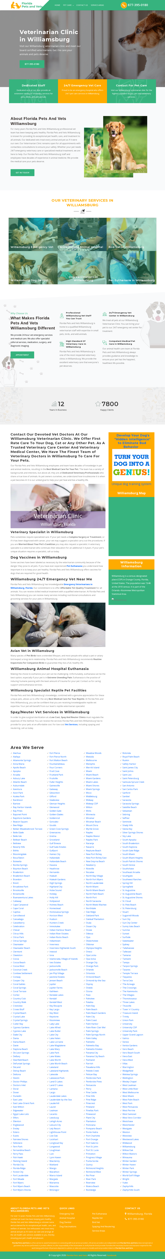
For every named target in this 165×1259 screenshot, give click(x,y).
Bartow (16, 803)
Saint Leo (126, 774)
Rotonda (126, 753)
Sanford (126, 792)
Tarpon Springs (130, 966)
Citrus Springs (20, 940)
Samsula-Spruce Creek (133, 782)
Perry (88, 1088)
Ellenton (17, 1121)
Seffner (126, 818)
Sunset (125, 933)
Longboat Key (56, 1143)
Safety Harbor (129, 763)
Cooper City (18, 980)
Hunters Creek (57, 922)
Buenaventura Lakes (23, 897)
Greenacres (55, 832)
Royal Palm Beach (130, 756)
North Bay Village (94, 875)
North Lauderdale (94, 883)
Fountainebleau (57, 763)
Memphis (90, 763)
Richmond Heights (95, 1168)
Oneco (89, 951)
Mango (53, 1168)
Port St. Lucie (92, 1150)
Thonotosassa (129, 998)
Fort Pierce (55, 753)
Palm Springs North (95, 1034)
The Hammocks (130, 991)
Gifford (53, 796)
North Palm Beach (95, 893)
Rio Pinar (90, 1175)
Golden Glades (56, 814)
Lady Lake (54, 1023)
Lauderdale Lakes (58, 1096)
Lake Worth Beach (58, 1063)
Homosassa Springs (59, 912)
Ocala (88, 922)
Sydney (125, 944)
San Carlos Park (130, 789)
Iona (52, 955)
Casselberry (18, 922)
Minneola (90, 814)
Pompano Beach (94, 1128)
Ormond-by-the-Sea (95, 980)
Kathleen (54, 991)
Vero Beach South (131, 1052)
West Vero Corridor (131, 1117)
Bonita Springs (20, 865)
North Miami (92, 886)
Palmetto (90, 1041)
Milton (89, 807)
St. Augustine (128, 890)
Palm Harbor (92, 1023)
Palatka (89, 1002)
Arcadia (16, 774)
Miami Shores (92, 785)
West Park (127, 1103)
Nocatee (90, 872)
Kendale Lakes (56, 995)
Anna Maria (18, 763)
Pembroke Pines (94, 1081)
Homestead (55, 908)
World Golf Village (131, 1175)
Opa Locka (91, 955)
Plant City (90, 1117)
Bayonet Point (20, 814)
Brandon (17, 879)
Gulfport (54, 850)
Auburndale (18, 785)
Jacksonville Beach (58, 969)
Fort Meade (18, 1179)
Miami (89, 771)
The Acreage (128, 984)
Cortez (16, 995)
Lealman (54, 1110)
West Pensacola (130, 1106)
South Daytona (129, 847)
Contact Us (82, 5)
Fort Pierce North (58, 756)
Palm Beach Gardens (96, 1013)
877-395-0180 (138, 5)
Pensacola (91, 1085)
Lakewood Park (57, 1078)
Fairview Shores (20, 1139)
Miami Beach (92, 774)
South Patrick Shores (132, 861)
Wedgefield (127, 1070)
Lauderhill (54, 1103)
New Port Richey (94, 854)
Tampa (125, 962)
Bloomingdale (19, 854)
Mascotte (54, 1186)
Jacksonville (55, 966)
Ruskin (125, 760)
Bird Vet (96, 1222)
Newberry (91, 865)
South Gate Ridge (130, 850)
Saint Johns (127, 771)
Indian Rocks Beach (59, 937)
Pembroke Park (93, 1078)
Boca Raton (18, 857)
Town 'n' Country (130, 1009)
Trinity (125, 1016)
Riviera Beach (92, 1186)
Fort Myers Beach (21, 1186)
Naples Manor (93, 836)
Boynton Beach (20, 868)
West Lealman (129, 1085)
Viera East (127, 1056)
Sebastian (127, 810)
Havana (53, 865)
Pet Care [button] (67, 5)
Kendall (53, 998)
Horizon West (56, 915)
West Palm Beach (130, 1099)
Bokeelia (17, 861)
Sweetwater (128, 940)
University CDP (129, 1027)
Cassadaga (18, 919)
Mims (88, 810)
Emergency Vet (67, 1213)
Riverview (90, 1182)
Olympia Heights (94, 948)
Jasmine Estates (57, 976)
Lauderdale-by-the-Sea (61, 1099)
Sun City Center (129, 922)
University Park (129, 1031)
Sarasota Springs (130, 803)
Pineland (90, 1106)
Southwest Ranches (131, 879)
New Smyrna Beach (95, 861)
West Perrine (128, 1110)
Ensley (16, 1128)
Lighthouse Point (58, 1132)
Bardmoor (18, 800)
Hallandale (55, 857)
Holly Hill (54, 897)
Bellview (17, 843)
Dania (16, 1038)
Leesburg (54, 1117)
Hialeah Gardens (57, 879)
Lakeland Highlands (59, 1070)
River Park (91, 1179)
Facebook (111, 1255)
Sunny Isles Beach (131, 926)
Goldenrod (55, 818)
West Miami (128, 1096)
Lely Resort (55, 1128)
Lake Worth (55, 1060)
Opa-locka (91, 958)
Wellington (127, 1078)
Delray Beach (19, 1070)
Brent (16, 883)
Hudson (53, 919)
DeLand (16, 1067)
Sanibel (126, 796)
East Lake (17, 1099)
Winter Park (128, 1168)
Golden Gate (55, 810)
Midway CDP (92, 803)
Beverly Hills (19, 847)
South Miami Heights (132, 857)
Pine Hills (90, 1096)
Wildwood (127, 1143)
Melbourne (91, 760)
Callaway (17, 901)
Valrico (125, 1038)
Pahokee (90, 998)
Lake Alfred (55, 1027)
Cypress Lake (19, 1031)
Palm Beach (91, 1009)
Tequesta (127, 976)
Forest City (18, 1171)
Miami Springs (93, 789)
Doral (15, 1088)
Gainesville (55, 785)
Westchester (128, 1124)
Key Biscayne (56, 1005)
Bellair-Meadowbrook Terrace (27, 828)
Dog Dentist (65, 1222)
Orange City (91, 962)
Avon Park (18, 792)
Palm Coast (91, 1020)
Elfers (16, 1117)
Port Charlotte (93, 1135)
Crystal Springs (20, 1020)
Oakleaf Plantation (95, 919)
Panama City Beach (95, 1056)
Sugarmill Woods (130, 915)
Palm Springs (92, 1031)
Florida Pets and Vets (76, 1255)
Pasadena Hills (93, 1067)
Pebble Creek (92, 1070)
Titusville (126, 1005)
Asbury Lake (19, 778)
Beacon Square (20, 821)
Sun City (126, 919)
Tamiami (126, 958)
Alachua (17, 753)
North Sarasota (93, 901)
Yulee (125, 1182)
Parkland (90, 1060)
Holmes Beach (56, 904)
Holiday (53, 893)
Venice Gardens (129, 1045)
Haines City (55, 854)
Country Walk (19, 1002)
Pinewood (91, 1114)
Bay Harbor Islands (22, 807)
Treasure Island (130, 1013)
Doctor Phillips (20, 1081)
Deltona (17, 1074)
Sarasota (126, 800)
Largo (52, 1092)
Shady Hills (127, 825)
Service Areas (97, 5)
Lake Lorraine (56, 1041)
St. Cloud (126, 901)
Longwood (55, 1146)
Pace (88, 995)
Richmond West (93, 1171)
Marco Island (56, 1175)
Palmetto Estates (94, 1049)
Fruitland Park (56, 774)
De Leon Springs (21, 1052)
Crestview (17, 1005)
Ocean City (91, 926)
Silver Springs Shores (132, 832)
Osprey (89, 984)
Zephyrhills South (131, 1189)
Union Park (127, 1020)
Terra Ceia (127, 980)
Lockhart (54, 1139)
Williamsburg (128, 1146)
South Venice (128, 865)
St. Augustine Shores (132, 897)
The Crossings (129, 987)
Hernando (54, 872)
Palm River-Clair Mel (95, 1027)
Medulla (90, 756)
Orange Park (92, 966)
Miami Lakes (92, 782)
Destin (16, 1078)
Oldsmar (90, 944)
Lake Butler (55, 1031)
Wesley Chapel (129, 1081)
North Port (91, 897)
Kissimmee (55, 1020)
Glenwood (54, 807)
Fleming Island (20, 1161)
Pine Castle (91, 1092)
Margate (54, 1179)
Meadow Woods (93, 753)
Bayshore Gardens (22, 818)
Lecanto (53, 1114)
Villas (124, 1063)
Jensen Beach (56, 980)
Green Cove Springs (59, 828)
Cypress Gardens (21, 1027)
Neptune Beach (93, 850)
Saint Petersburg (130, 778)
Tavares (126, 969)
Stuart (125, 912)
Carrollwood (19, 915)
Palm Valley (91, 1038)
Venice (125, 1041)
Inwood (53, 951)
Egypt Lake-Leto (21, 1114)
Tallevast (126, 951)
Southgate (127, 875)
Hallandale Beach (58, 861)
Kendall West (56, 1002)
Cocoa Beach (19, 962)
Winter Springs (129, 1171)
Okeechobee (92, 940)
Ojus (88, 937)
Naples (89, 832)
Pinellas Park (92, 1110)
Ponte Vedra (92, 1132)
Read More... (33, 248)
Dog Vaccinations (68, 1226)
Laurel (53, 1106)
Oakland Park (92, 915)
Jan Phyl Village (57, 973)
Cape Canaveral (20, 904)
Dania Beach (19, 1041)
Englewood (18, 1124)
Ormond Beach (93, 976)
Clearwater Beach (21, 948)
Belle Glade (18, 832)
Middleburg (91, 796)
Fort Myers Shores (22, 1189)
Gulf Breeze (55, 843)
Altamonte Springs (22, 760)
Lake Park (54, 1052)
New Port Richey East (96, 857)
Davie (15, 1045)
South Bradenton (130, 843)
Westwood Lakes (130, 1139)
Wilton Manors (129, 1153)
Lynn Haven (55, 1157)
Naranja (90, 843)
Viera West (127, 1060)
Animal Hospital (67, 1218)
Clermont (17, 951)
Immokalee (55, 926)
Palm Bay (90, 1005)
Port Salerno (92, 1143)
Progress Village (94, 1157)
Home (57, 5)
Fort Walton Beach (58, 760)
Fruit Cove (54, 771)
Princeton (90, 1153)
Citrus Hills (18, 933)
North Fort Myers (94, 879)
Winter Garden (129, 1161)
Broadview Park (20, 886)
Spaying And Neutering (103, 1226)
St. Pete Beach (129, 904)
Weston (126, 1132)
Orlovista (90, 973)
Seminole (126, 821)
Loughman (55, 1150)
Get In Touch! (22, 172)
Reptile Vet (97, 1218)
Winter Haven (129, 1164)
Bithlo (16, 850)
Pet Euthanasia (99, 1213)
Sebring (126, 814)
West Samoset (129, 1114)
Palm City (90, 1016)
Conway (17, 976)
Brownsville (18, 893)
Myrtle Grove (92, 828)
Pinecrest (90, 1103)
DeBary (16, 1056)
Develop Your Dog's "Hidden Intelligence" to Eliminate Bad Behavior (131, 441)
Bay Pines (17, 810)
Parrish (89, 1063)
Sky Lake (126, 836)
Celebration (18, 926)
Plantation (91, 1121)
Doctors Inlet (19, 1085)
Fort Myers (18, 1182)
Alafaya (16, 756)
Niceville (90, 868)
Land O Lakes (56, 1081)
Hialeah (53, 875)
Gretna (53, 836)
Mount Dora (92, 825)
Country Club (19, 998)
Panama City (92, 1052)
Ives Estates (55, 962)
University (127, 1023)
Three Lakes (128, 1002)
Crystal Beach (19, 1013)
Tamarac (126, 955)
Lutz (52, 1153)
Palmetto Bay (92, 1045)
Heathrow (54, 868)
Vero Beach (128, 1049)
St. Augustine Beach (132, 893)
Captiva (16, 912)
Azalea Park (18, 796)
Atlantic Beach (20, 782)
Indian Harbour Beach (60, 930)
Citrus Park (18, 937)
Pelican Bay (91, 1074)
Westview (127, 1135)
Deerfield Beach (20, 1060)
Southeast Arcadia (131, 872)
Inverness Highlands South (63, 948)
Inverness (54, 944)
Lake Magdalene (57, 1045)
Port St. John (92, 1146)
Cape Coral (18, 908)
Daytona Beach (20, 1049)
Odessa (89, 933)
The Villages (128, 995)
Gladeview (54, 800)
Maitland (54, 1164)
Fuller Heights (56, 782)
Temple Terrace (130, 973)
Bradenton (18, 872)
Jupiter (53, 984)
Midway (89, 800)
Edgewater (18, 1110)
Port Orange (92, 1139)
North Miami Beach (95, 890)
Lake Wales (55, 1056)
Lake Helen (55, 1038)
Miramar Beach (93, 821)
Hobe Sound (55, 890)
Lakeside (54, 1074)
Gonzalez (54, 821)
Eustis (16, 1135)
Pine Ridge (91, 1099)
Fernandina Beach (21, 1150)
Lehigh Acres (56, 1121)
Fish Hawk (18, 1157)
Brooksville (18, 890)
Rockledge (91, 1189)
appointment (22, 355)
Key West (54, 1013)
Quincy (89, 1164)
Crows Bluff (18, 1009)
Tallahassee (128, 948)
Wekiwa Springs (130, 1074)
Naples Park (92, 839)
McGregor (54, 1189)
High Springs (56, 883)
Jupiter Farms (56, 987)
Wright (125, 1179)
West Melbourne (130, 1092)
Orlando (90, 969)
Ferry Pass (18, 1153)
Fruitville (54, 778)
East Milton (18, 1106)
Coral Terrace (19, 991)
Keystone (54, 1016)
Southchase (128, 868)
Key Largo (54, 1009)
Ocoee (89, 930)
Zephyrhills (127, 1186)
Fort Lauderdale (20, 1175)
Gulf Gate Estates (58, 847)
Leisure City (55, 1124)
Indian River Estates (59, 933)
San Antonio (128, 785)
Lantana (53, 1088)
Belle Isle (17, 836)
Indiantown (55, 940)
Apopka (16, 771)
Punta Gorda (92, 1161)
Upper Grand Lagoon (132, 1034)
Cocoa (16, 958)
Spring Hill (127, 883)
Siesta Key (127, 828)
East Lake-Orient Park (23, 1103)
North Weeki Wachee (96, 904)
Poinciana (90, 1124)
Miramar (90, 818)
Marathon (54, 1171)
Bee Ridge (18, 825)
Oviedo (89, 987)
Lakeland (54, 1067)
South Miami (128, 854)
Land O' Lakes (56, 1085)
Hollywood (55, 901)
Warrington (128, 1067)
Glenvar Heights (57, 803)
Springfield (127, 886)
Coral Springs (19, 987)
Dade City (17, 1034)
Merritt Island (92, 767)
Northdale (91, 908)
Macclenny (55, 1161)
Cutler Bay (18, 1023)
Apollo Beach (19, 767)
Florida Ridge (19, 1168)
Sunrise (126, 930)
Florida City (18, 1164)
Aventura (17, 789)
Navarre (90, 847)
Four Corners (56, 767)
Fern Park (17, 1146)
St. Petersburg (129, 908)
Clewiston (17, 955)
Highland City (56, 886)
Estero (16, 1132)
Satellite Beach (129, 807)
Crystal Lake (19, 1016)
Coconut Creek (20, 969)
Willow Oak (127, 1150)
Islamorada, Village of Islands (64, 958)
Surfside (126, 937)
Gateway (54, 789)
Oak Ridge (91, 912)
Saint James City (130, 767)
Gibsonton (55, 792)
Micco (89, 792)
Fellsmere (17, 1143)
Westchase (127, 1121)
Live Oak (54, 1135)
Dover (16, 1092)
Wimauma (127, 1157)
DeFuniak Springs (21, 1063)
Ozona (89, 991)
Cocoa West (18, 966)
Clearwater (18, 944)
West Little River (130, 1088)
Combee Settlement (22, 973)
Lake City (54, 1034)
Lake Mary (55, 1049)
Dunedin (17, 1096)
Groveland (54, 839)
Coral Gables (19, 984)
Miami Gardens (93, 778)
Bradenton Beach (21, 875)
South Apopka (129, 839)
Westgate (127, 1128)
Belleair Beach (20, 839)
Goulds (53, 825)
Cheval (16, 930)
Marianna (54, 1182)
